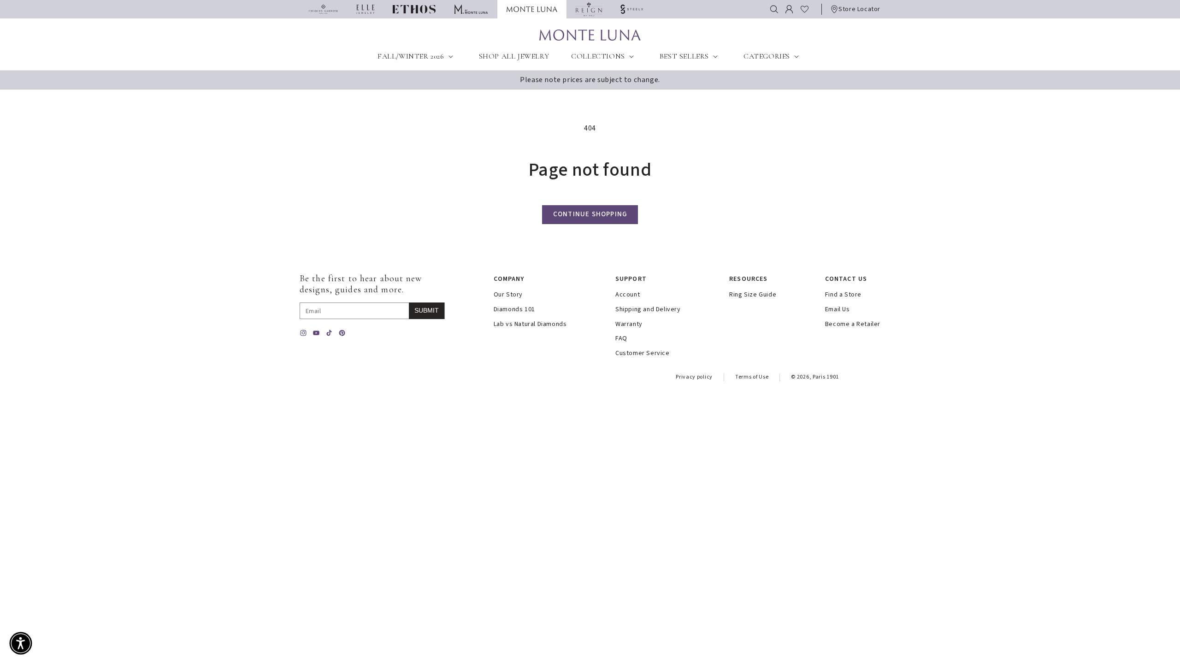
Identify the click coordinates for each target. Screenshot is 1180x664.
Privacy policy (694, 377)
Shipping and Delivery (648, 309)
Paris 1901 (826, 377)
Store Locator (859, 9)
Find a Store (843, 294)
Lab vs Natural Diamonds (530, 324)
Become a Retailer (852, 324)
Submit (426, 310)
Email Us (837, 309)
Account (627, 294)
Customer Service (642, 353)
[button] (774, 9)
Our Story (508, 294)
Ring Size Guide (752, 294)
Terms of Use (751, 377)
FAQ (621, 338)
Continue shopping (590, 214)
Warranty (629, 324)
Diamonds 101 (514, 309)
